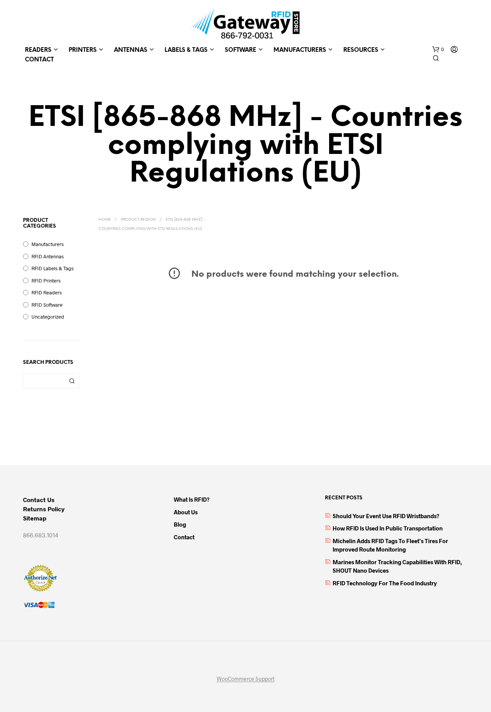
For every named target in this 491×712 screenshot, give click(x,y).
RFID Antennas (47, 256)
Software (240, 50)
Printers (83, 50)
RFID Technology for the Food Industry (385, 583)
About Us (186, 512)
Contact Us (38, 499)
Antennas (130, 50)
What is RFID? (191, 499)
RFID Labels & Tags (52, 268)
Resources (360, 50)
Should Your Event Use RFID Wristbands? (386, 515)
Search (71, 380)
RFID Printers (46, 281)
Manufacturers (300, 50)
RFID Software (47, 305)
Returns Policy (43, 508)
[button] (438, 49)
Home (105, 220)
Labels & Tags (186, 50)
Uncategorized (47, 317)
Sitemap (34, 518)
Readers (38, 50)
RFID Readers (46, 292)
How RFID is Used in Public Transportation (388, 528)
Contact (39, 60)
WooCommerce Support (246, 679)
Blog (180, 524)
